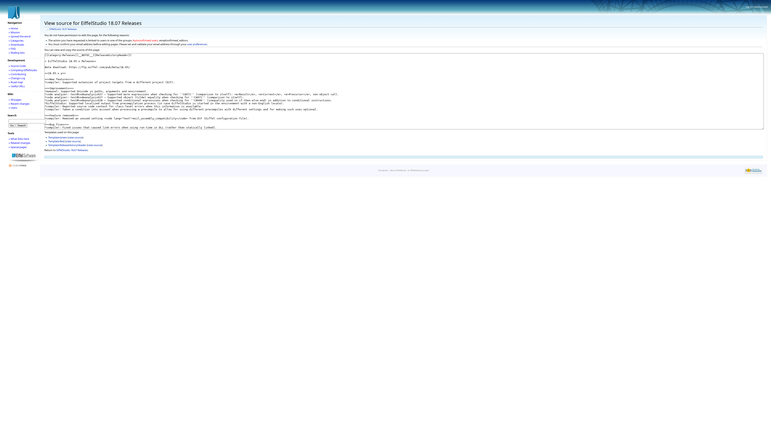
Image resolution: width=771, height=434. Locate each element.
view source (75, 137)
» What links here (19, 139)
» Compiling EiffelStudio (23, 70)
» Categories (16, 40)
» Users (13, 108)
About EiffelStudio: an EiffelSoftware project (409, 170)
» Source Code (17, 66)
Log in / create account (757, 6)
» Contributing (17, 74)
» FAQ (12, 48)
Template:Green (57, 137)
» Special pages (18, 147)
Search (12, 115)
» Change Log (17, 78)
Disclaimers (383, 170)
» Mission (14, 32)
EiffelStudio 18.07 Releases (63, 29)
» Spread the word (20, 36)
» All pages (15, 99)
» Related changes (19, 143)
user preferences (197, 44)
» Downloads (16, 44)
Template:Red (56, 141)
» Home (13, 28)
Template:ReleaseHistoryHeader (67, 145)
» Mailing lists (17, 52)
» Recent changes (19, 103)
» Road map (16, 82)
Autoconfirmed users (145, 40)
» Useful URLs (17, 86)
